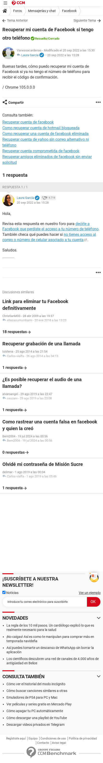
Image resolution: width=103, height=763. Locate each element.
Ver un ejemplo (90, 593)
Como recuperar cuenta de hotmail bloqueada (41, 128)
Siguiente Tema (85, 20)
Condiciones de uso (53, 738)
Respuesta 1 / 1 (15, 187)
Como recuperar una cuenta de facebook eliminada (45, 133)
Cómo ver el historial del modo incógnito (35, 684)
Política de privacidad (83, 738)
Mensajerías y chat (42, 11)
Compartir (16, 102)
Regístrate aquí (16, 738)
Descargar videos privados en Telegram (35, 724)
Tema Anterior (17, 20)
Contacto (43, 743)
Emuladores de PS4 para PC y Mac (31, 697)
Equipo (33, 738)
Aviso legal (59, 743)
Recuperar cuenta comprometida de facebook (40, 151)
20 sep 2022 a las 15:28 (63, 55)
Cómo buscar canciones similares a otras (36, 691)
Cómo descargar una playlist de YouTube (36, 718)
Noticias (12, 593)
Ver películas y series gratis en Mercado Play (39, 704)
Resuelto (41, 38)
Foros (17, 11)
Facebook (69, 11)
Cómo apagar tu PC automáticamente (34, 711)
